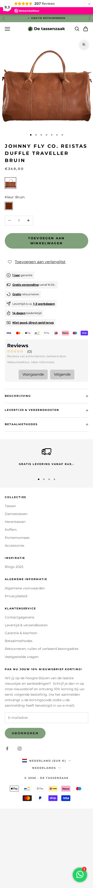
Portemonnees (17, 538)
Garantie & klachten (21, 633)
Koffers (11, 529)
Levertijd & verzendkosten (26, 625)
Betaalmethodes (18, 641)
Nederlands (44, 768)
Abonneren (25, 733)
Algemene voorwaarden (25, 588)
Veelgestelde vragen (21, 657)
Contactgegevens (19, 617)
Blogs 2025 (14, 567)
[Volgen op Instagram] (19, 748)
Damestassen (16, 514)
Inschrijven (46, 877)
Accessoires (14, 545)
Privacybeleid (16, 596)
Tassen (10, 506)
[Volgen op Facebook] (7, 748)
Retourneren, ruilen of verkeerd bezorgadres (41, 649)
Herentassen (15, 522)
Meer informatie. (43, 362)
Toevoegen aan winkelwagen (46, 240)
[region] (46, 459)
